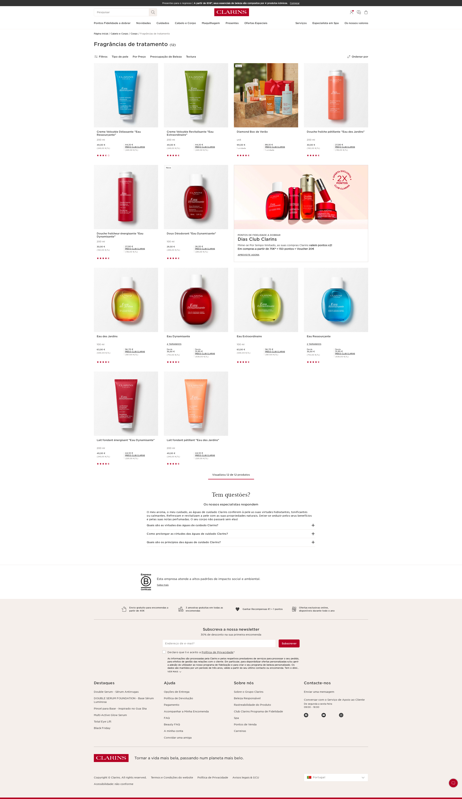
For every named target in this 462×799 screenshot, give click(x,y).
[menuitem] (351, 12)
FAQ (167, 718)
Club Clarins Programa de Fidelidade (258, 711)
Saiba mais (163, 585)
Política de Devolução (178, 698)
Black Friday (102, 728)
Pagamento (171, 704)
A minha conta (173, 731)
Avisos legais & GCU (245, 777)
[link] (301, 213)
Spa (236, 718)
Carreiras (240, 731)
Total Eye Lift (102, 721)
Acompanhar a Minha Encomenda (186, 711)
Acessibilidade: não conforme (113, 784)
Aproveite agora (248, 255)
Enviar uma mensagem (319, 691)
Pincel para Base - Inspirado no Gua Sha (120, 708)
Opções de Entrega (176, 691)
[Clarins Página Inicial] (231, 12)
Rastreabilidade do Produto (252, 704)
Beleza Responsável (247, 698)
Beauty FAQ (172, 724)
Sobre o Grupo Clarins (248, 691)
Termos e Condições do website (172, 777)
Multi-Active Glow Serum (110, 715)
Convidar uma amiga (178, 737)
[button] (231, 525)
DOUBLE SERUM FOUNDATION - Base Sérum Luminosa (124, 700)
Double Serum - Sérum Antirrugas (116, 691)
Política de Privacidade (217, 652)
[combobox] (336, 777)
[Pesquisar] (153, 12)
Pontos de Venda (245, 724)
